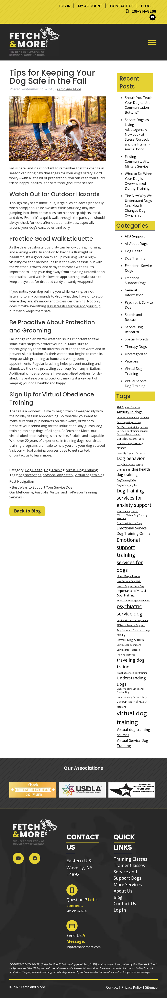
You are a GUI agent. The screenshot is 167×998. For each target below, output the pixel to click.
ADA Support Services (128, 407)
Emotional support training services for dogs (130, 554)
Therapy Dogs (136, 346)
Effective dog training (128, 511)
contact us (21, 455)
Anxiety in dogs (130, 411)
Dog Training (54, 470)
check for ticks (31, 222)
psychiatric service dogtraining (133, 620)
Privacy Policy (131, 987)
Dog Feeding (123, 469)
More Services (128, 884)
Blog (146, 5)
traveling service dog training (132, 672)
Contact (112, 987)
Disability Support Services (131, 453)
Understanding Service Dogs (131, 697)
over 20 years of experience (38, 440)
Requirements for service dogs (133, 630)
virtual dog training (89, 475)
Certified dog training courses (132, 427)
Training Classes (130, 859)
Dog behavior (131, 458)
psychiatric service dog (129, 610)
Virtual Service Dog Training (132, 743)
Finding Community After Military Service (138, 161)
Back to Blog (27, 511)
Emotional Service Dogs (129, 523)
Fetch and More (69, 89)
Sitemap (151, 987)
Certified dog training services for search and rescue (132, 433)
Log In (64, 5)
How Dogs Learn (128, 576)
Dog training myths (126, 485)
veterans (121, 706)
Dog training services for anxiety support (134, 497)
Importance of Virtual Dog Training (131, 593)
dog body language (130, 464)
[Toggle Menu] (152, 42)
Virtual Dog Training (82, 470)
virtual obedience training (29, 435)
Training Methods (126, 654)
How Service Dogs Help (129, 581)
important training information (133, 600)
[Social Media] (153, 17)
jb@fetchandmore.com (83, 947)
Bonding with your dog (129, 422)
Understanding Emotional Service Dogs (130, 690)
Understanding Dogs (131, 681)
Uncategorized (136, 354)
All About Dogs (136, 243)
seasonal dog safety (58, 475)
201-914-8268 (144, 11)
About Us (123, 891)
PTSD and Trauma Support (131, 625)
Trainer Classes (129, 865)
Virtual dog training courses (133, 732)
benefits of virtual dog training (133, 417)
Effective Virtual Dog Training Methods (132, 517)
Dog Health (33, 470)
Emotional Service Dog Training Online (134, 531)
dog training (127, 474)
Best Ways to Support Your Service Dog (42, 487)
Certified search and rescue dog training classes (130, 443)
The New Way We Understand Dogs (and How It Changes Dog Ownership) (138, 206)
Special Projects (137, 339)
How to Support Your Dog (130, 586)
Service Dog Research (128, 649)
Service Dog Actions (130, 640)
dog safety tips (30, 475)
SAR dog (121, 635)
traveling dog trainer (131, 663)
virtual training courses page (45, 450)
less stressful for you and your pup (73, 306)
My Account (90, 5)
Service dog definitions (129, 644)
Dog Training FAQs (126, 480)
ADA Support (135, 236)
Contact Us (122, 5)
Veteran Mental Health (132, 701)
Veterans (132, 361)
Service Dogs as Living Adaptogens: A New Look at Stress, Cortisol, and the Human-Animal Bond (137, 134)
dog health (141, 469)
